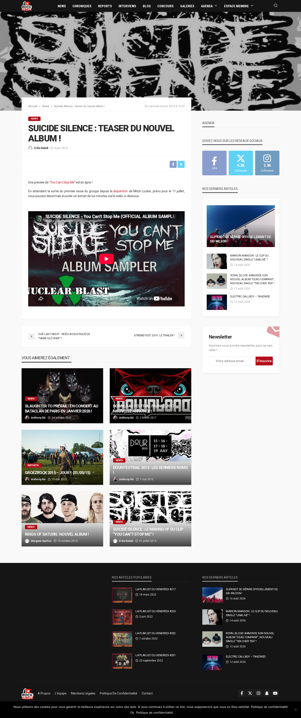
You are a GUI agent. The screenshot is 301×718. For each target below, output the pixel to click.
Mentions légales (83, 693)
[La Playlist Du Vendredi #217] (122, 595)
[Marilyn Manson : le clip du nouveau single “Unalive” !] (217, 261)
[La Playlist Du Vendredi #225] (122, 617)
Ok (132, 712)
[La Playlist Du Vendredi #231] (122, 661)
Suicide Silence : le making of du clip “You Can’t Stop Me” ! (148, 532)
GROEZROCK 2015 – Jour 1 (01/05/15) (58, 472)
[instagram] (258, 693)
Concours (165, 6)
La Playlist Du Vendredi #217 (156, 589)
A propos (44, 693)
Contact (147, 693)
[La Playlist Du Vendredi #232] (122, 639)
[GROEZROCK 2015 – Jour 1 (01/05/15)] (62, 457)
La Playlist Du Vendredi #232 (156, 633)
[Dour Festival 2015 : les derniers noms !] (150, 457)
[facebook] (241, 693)
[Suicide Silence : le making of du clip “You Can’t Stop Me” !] (150, 518)
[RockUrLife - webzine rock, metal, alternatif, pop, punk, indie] (27, 5)
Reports (105, 6)
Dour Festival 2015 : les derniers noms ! (150, 470)
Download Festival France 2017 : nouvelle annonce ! (144, 408)
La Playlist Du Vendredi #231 (156, 655)
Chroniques (81, 6)
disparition (120, 191)
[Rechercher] (275, 6)
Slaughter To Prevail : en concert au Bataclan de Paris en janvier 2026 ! (61, 408)
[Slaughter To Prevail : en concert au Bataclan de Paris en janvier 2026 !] (62, 395)
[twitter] (250, 693)
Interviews (127, 6)
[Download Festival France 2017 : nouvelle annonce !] (150, 395)
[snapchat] (267, 693)
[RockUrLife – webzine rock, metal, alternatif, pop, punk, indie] (27, 693)
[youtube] (275, 693)
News (62, 6)
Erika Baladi (41, 148)
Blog (147, 6)
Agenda (207, 6)
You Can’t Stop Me (62, 182)
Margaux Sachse (41, 540)
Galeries (187, 6)
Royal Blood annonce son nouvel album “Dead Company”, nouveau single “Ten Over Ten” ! (252, 279)
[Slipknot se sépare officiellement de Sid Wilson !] (241, 226)
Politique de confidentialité (118, 693)
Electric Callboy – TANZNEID (250, 296)
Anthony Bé (38, 417)
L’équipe (61, 693)
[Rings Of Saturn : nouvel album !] (62, 518)
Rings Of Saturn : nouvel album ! (57, 534)
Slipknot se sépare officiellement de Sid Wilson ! (240, 239)
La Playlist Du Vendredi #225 (156, 611)
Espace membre (236, 6)
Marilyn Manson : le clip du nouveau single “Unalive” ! (249, 257)
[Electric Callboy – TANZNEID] (217, 302)
